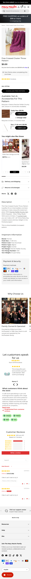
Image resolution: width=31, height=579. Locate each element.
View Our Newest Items (21, 2)
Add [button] (14, 172)
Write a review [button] (15, 453)
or (20, 117)
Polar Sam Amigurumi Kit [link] (10, 154)
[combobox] (15, 11)
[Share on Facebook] (12, 194)
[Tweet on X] (8, 194)
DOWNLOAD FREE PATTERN (15, 91)
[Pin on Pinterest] (15, 194)
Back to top (15, 517)
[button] (25, 11)
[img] (15, 360)
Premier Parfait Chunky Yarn (19, 212)
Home (3, 25)
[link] (10, 146)
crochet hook (22, 216)
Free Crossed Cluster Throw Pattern (15, 25)
